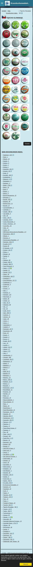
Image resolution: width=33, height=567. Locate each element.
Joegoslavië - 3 (7, 325)
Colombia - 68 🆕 (7, 219)
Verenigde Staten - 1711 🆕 (10, 523)
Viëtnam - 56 (6, 525)
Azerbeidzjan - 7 (7, 177)
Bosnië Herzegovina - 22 (9, 195)
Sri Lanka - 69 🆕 (7, 482)
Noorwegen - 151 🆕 (8, 412)
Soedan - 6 (6, 476)
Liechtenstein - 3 (7, 355)
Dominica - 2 (6, 238)
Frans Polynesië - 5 (8, 266)
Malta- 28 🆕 (6, 371)
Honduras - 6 (6, 292)
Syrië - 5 (5, 491)
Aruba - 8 (5, 173)
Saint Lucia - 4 (7, 450)
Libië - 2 (5, 353)
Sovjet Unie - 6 (7, 478)
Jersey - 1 (6, 323)
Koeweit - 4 (6, 337)
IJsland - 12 (6, 300)
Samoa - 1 (6, 452)
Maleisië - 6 (6, 367)
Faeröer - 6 (6, 256)
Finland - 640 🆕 (7, 262)
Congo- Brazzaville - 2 (9, 221)
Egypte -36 (6, 246)
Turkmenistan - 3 (7, 513)
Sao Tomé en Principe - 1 (10, 456)
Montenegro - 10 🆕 (8, 387)
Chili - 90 (5, 215)
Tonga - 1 (5, 501)
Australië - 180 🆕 (8, 175)
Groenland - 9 (6, 278)
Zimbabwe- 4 (6, 531)
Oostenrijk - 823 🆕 (8, 420)
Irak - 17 (5, 306)
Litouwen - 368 (7, 357)
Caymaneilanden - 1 (8, 207)
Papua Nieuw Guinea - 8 (9, 428)
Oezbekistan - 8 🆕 (8, 418)
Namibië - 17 (6, 393)
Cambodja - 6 (6, 209)
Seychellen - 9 (7, 464)
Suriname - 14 (7, 487)
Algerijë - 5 (6, 161)
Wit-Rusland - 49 (7, 527)
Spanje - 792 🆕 (7, 480)
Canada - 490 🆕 (7, 211)
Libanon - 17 (6, 349)
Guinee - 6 (6, 286)
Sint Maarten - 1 (7, 470)
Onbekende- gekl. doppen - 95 (11, 541)
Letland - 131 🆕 (7, 347)
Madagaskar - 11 (7, 361)
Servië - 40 (6, 462)
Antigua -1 (6, 167)
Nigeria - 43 (6, 406)
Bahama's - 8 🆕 (7, 179)
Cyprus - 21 (6, 230)
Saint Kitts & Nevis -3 (9, 448)
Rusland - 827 (7, 444)
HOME (4, 11)
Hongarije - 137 (7, 294)
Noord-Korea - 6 (7, 408)
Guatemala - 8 (7, 284)
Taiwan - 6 (6, 493)
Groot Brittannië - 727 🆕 (9, 280)
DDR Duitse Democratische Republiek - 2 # (14, 232)
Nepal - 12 (6, 395)
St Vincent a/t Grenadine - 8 (10, 485)
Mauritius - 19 (6, 377)
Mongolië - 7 (6, 385)
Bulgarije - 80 (6, 201)
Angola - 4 (6, 165)
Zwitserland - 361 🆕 (8, 539)
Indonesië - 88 (7, 304)
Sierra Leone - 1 (7, 466)
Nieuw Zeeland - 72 (8, 402)
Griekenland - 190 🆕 (8, 276)
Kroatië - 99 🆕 (7, 341)
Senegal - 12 (6, 460)
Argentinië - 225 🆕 (8, 169)
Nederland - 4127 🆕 (8, 155)
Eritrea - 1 (5, 252)
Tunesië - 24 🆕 (7, 509)
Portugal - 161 (7, 436)
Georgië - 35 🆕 (7, 272)
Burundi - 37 (6, 205)
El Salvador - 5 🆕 (8, 248)
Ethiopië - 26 (6, 254)
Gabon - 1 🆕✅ (7, 268)
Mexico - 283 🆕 (7, 379)
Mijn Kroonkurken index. (12, 152)
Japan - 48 (6, 319)
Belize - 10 (6, 187)
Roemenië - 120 (7, 442)
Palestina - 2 (6, 424)
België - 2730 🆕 (7, 185)
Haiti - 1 (5, 290)
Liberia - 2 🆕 (6, 351)
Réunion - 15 (6, 440)
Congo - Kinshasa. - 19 (9, 223)
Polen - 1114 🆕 (7, 434)
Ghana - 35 (6, 274)
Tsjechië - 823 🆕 (7, 505)
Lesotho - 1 (6, 345)
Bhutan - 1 (6, 191)
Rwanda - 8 (6, 446)
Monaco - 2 (6, 383)
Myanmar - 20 (7, 391)
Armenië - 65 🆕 (7, 171)
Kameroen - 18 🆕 (8, 329)
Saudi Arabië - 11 (7, 458)
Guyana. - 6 (6, 288)
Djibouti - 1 (6, 236)
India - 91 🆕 (6, 302)
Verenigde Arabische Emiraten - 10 (12, 521)
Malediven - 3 (6, 365)
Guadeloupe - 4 (7, 282)
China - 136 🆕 (7, 217)
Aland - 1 (5, 157)
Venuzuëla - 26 (7, 519)
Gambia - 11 (6, 270)
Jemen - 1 (6, 321)
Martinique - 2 (6, 375)
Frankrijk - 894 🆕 (8, 264)
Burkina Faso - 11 (8, 203)
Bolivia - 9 (6, 193)
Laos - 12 (5, 343)
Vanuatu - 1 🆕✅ (8, 517)
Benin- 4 (5, 189)
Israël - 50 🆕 (6, 310)
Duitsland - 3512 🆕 (8, 242)
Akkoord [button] (25, 564)
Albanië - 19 (6, 159)
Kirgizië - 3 (6, 335)
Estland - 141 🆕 (7, 250)
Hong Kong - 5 (7, 296)
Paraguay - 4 (6, 430)
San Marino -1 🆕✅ (8, 454)
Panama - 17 (6, 426)
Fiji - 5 (5, 258)
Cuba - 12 (5, 228)
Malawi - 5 (6, 363)
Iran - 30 (5, 308)
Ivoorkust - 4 (6, 315)
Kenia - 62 (6, 333)
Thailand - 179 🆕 (8, 497)
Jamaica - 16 (6, 317)
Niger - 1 (5, 404)
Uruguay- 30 (6, 515)
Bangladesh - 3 (7, 181)
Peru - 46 (5, 432)
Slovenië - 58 (6, 472)
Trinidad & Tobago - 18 (9, 503)
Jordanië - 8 (6, 327)
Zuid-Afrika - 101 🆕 (8, 533)
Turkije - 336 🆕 (7, 511)
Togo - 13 (5, 499)
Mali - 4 (5, 369)
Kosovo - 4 (6, 339)
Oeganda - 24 (6, 414)
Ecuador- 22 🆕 (7, 244)
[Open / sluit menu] (2, 3)
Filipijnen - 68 (6, 260)
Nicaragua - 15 (7, 397)
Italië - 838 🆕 (7, 313)
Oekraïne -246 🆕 (8, 416)
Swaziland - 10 (7, 489)
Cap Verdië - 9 (7, 213)
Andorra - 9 (6, 163)
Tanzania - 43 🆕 (7, 495)
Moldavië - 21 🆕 (7, 381)
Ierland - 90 (6, 298)
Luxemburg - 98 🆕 (8, 359)
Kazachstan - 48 (7, 331)
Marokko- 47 (6, 373)
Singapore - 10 (7, 468)
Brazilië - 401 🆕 (7, 199)
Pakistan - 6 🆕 (7, 422)
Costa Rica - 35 (7, 226)
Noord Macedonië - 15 (9, 410)
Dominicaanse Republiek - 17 (11, 240)
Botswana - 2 (6, 197)
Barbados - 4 (6, 183)
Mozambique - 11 (7, 389)
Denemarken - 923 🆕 (9, 234)
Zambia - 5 (6, 529)
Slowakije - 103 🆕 (8, 474)
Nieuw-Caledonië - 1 (8, 400)
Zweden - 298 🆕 (7, 537)
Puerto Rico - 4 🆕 (8, 438)
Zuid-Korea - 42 (7, 535)
